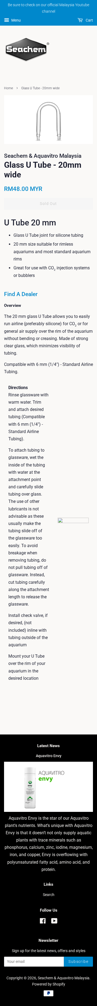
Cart (89, 20)
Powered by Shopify (48, 984)
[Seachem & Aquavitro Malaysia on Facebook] (43, 922)
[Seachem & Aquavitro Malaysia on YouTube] (54, 922)
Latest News (48, 745)
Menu (16, 20)
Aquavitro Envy (48, 756)
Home (8, 88)
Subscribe (78, 961)
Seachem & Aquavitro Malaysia (63, 978)
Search (48, 894)
